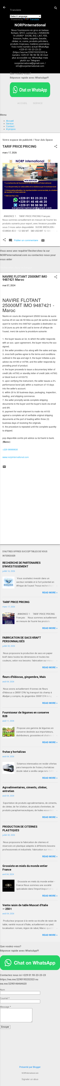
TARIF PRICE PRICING (19, 146)
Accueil (22, 103)
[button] (56, 147)
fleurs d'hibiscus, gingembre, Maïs (24, 676)
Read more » (50, 592)
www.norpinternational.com (15, 457)
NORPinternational (30, 25)
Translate (34, 19)
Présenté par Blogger (30, 1067)
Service (38, 103)
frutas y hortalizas (14, 751)
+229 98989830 (10, 449)
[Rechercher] (56, 8)
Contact (10, 126)
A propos (11, 129)
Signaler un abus (30, 1079)
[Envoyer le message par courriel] (43, 241)
